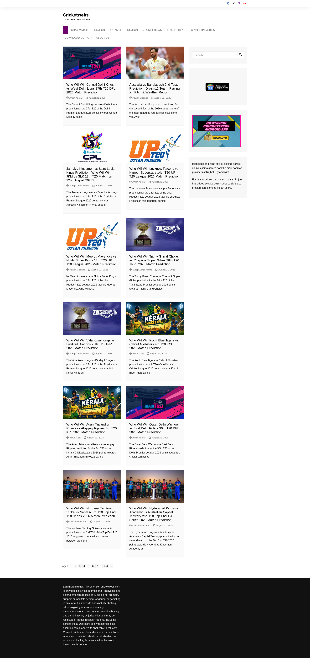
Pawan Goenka (140, 98)
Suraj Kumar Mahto (79, 185)
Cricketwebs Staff (78, 521)
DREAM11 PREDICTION (123, 30)
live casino (202, 168)
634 (105, 566)
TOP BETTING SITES (202, 30)
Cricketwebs (76, 15)
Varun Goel (138, 353)
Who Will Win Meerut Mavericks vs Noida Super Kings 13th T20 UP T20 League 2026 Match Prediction (91, 260)
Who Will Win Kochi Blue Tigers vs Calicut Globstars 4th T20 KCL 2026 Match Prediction (153, 344)
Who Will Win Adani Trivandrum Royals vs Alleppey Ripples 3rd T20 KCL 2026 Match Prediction (91, 428)
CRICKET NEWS (152, 30)
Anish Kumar (76, 98)
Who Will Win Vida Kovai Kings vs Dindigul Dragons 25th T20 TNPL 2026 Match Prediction (90, 344)
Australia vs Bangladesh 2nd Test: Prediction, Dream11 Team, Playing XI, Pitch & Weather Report (154, 88)
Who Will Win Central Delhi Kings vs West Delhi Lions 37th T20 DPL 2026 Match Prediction (90, 88)
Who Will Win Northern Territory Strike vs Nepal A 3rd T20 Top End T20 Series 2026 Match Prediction (91, 512)
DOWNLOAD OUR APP (78, 37)
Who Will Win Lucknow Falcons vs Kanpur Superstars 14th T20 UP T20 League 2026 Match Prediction (154, 172)
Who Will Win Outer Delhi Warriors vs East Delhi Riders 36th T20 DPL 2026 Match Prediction (154, 428)
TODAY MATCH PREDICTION (87, 30)
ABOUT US (102, 37)
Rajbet (238, 179)
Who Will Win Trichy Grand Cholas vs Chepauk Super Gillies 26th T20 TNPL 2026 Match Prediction (154, 260)
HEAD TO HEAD (176, 30)
